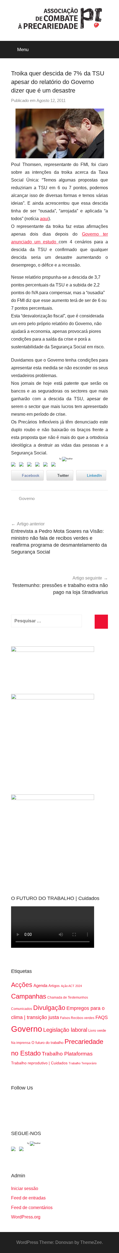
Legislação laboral (65, 1030)
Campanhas (28, 996)
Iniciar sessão (24, 1188)
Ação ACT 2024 (71, 986)
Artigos (54, 986)
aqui (44, 218)
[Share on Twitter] (22, 465)
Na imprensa (20, 1043)
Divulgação (49, 1007)
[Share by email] (54, 465)
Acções (21, 984)
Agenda (40, 985)
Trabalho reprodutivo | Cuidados (39, 1063)
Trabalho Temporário (83, 1063)
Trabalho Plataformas (67, 1054)
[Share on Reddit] (30, 465)
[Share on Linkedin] (38, 465)
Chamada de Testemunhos (67, 997)
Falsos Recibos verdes (77, 1018)
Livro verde (97, 1030)
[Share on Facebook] (14, 465)
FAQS (101, 1017)
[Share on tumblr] (46, 465)
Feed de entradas (28, 1198)
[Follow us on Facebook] (14, 1150)
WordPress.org (25, 1217)
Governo (27, 498)
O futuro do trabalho (47, 1043)
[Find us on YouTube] (22, 1150)
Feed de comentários (32, 1207)
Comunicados (21, 1009)
